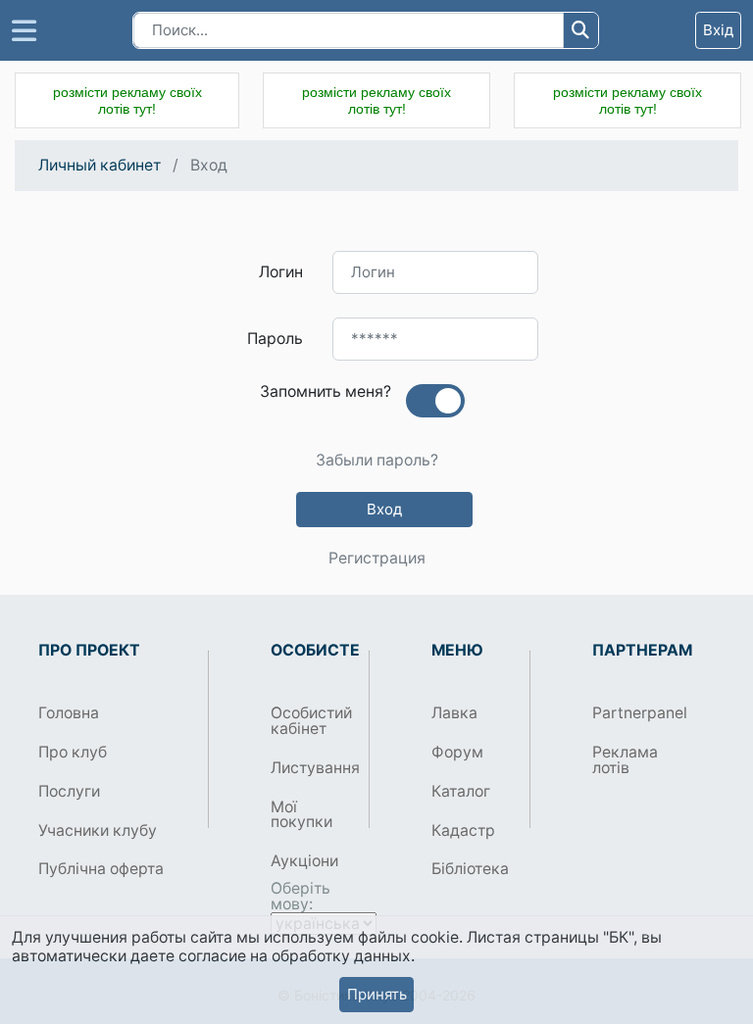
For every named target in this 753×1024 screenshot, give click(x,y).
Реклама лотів (625, 760)
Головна (68, 713)
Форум (457, 752)
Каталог (460, 791)
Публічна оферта (101, 868)
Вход (384, 509)
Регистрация (377, 558)
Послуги (69, 791)
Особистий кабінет (311, 721)
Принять (377, 994)
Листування (312, 767)
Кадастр (463, 830)
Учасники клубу (97, 830)
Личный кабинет (99, 165)
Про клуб (72, 752)
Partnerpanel (634, 713)
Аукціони (304, 861)
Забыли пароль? (377, 460)
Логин (281, 272)
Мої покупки (301, 815)
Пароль (275, 338)
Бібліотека (470, 868)
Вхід (718, 30)
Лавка (454, 713)
